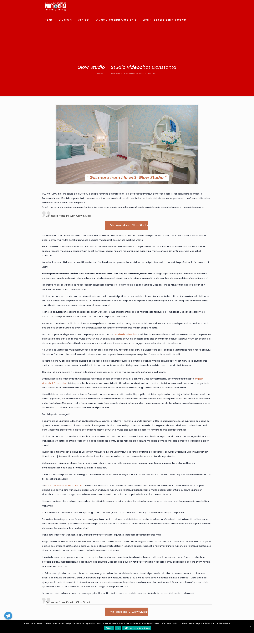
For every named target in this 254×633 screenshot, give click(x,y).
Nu (118, 628)
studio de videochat (126, 334)
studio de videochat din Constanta (64, 485)
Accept (109, 628)
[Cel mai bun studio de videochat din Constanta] (55, 6)
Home (100, 73)
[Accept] (250, 626)
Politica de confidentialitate (137, 628)
